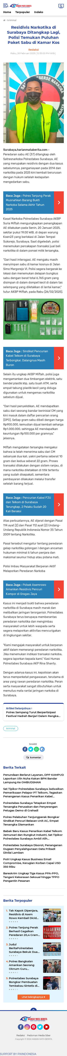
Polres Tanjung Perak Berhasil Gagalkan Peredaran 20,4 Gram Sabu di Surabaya (23, 931)
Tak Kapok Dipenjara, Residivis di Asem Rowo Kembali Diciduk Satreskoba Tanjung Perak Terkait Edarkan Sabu (24, 914)
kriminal (10, 728)
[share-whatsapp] (36, 749)
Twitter (41, 1031)
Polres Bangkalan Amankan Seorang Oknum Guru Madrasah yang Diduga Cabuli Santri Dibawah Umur (23, 965)
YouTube (49, 1031)
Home (7, 12)
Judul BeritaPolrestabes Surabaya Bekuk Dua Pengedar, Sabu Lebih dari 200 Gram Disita (24, 948)
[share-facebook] (25, 749)
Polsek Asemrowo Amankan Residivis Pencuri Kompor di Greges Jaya (26, 589)
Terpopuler (22, 12)
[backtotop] (33, 1011)
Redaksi (20, 1035)
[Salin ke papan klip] (42, 749)
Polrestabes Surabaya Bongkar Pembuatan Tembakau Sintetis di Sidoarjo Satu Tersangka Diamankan (24, 982)
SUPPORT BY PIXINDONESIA (18, 1054)
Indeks (38, 12)
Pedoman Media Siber (39, 1035)
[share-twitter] (30, 749)
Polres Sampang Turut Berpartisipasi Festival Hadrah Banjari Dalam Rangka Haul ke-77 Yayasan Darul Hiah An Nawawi (32, 714)
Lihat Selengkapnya (33, 997)
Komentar (35, 757)
